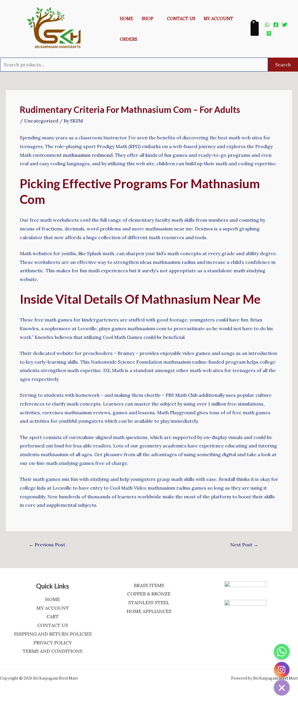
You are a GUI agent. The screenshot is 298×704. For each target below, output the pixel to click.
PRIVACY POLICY (52, 643)
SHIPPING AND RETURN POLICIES (53, 634)
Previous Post (47, 544)
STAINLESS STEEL (148, 602)
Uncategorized (41, 121)
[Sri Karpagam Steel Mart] (58, 28)
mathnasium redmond (88, 155)
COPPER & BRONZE (149, 594)
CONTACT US (52, 625)
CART (53, 616)
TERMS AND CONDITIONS (52, 651)
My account (218, 18)
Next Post (244, 544)
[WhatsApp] (267, 24)
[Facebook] (276, 24)
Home (126, 18)
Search (283, 64)
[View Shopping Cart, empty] (255, 29)
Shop (147, 18)
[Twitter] (284, 24)
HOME (52, 599)
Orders (128, 39)
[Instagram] (269, 33)
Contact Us (181, 18)
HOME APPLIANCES (149, 611)
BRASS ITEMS (149, 585)
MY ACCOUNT (52, 608)
